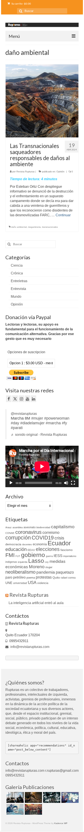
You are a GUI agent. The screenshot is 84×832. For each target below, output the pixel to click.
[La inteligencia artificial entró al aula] (14, 797)
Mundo (16, 296)
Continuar (63, 215)
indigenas (11, 561)
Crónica (17, 273)
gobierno (33, 554)
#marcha (53, 423)
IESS (58, 556)
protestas (44, 577)
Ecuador (59, 543)
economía (40, 544)
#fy (64, 423)
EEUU (31, 550)
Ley (47, 562)
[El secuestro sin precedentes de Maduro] (69, 797)
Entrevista (18, 289)
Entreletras (19, 281)
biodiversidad (43, 527)
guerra (49, 556)
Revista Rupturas (25, 171)
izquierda (22, 562)
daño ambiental (19, 227)
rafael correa (68, 577)
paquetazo (65, 572)
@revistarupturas (24, 413)
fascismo (67, 550)
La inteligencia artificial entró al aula (36, 603)
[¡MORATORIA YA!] (33, 797)
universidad (20, 583)
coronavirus (28, 532)
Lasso (36, 561)
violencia (42, 583)
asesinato (29, 527)
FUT (18, 556)
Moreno (37, 566)
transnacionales (50, 227)
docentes (27, 544)
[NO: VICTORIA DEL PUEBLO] (33, 809)
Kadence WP (60, 823)
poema (30, 577)
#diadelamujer (32, 423)
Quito (56, 577)
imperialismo (69, 556)
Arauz (8, 527)
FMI (10, 555)
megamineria (34, 227)
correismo (50, 532)
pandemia (45, 572)
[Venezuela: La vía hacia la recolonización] (14, 809)
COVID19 (43, 538)
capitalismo (63, 526)
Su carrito (21, 3)
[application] (42, 466)
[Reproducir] (11, 483)
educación (16, 549)
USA (32, 582)
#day (15, 423)
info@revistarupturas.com (29, 647)
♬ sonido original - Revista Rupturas (39, 434)
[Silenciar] (66, 483)
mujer (48, 567)
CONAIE (9, 533)
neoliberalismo (20, 572)
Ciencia (17, 265)
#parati (17, 428)
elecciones (48, 549)
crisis (59, 538)
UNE (8, 583)
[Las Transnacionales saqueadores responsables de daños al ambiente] (42, 100)
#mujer (37, 418)
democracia (13, 544)
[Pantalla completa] (73, 483)
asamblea (17, 527)
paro (8, 577)
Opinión (60, 171)
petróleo (19, 577)
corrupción (18, 538)
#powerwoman (56, 418)
